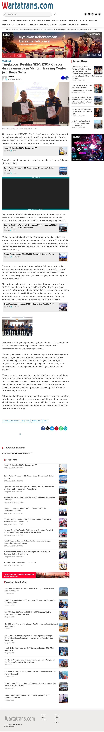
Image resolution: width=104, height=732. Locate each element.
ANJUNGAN (22, 20)
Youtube (56, 722)
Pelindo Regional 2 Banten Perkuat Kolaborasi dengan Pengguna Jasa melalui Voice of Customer (30, 684)
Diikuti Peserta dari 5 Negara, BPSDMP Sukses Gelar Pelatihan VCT (29, 304)
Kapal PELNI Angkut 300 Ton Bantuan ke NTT (20, 148)
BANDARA (44, 24)
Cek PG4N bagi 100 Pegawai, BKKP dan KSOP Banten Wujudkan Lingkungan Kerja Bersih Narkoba (28, 613)
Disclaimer (45, 720)
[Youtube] (96, 14)
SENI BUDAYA (8, 24)
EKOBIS (54, 24)
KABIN (12, 20)
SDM (45, 421)
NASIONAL (73, 20)
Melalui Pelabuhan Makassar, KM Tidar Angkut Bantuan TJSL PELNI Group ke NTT (29, 649)
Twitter (56, 720)
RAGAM (62, 24)
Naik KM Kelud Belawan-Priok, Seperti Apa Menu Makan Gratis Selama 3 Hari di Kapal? (31, 625)
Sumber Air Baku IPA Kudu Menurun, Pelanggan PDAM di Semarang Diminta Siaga (82, 99)
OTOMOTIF (20, 24)
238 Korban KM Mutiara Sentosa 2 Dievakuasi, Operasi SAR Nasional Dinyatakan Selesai (30, 589)
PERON (32, 20)
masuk (14, 453)
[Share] (67, 78)
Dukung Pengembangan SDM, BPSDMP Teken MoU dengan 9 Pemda (29, 254)
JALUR (55, 20)
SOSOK (63, 20)
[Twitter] (89, 14)
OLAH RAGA (73, 24)
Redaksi (84, 24)
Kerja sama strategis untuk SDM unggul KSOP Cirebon (19, 128)
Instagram (57, 715)
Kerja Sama (26, 421)
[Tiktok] (99, 14)
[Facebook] (85, 14)
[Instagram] (92, 14)
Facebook (56, 717)
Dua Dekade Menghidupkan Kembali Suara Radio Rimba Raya (82, 111)
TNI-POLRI (93, 20)
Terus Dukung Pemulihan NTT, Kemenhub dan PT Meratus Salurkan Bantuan (29, 169)
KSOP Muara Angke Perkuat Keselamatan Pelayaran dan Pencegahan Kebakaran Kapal (30, 601)
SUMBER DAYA (43, 20)
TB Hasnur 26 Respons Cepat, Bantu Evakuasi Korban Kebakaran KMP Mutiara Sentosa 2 (30, 673)
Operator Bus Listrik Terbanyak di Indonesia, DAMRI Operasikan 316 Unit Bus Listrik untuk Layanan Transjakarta (30, 226)
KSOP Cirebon (36, 421)
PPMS (43, 717)
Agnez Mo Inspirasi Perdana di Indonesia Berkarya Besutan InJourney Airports (82, 87)
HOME (4, 20)
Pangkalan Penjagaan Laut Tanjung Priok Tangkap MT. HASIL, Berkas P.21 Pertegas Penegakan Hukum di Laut (30, 661)
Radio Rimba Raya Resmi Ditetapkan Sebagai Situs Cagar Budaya (81, 123)
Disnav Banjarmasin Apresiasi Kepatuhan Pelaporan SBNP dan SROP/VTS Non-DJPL (27, 696)
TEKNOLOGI (32, 24)
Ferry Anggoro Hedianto (11, 421)
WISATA (83, 20)
